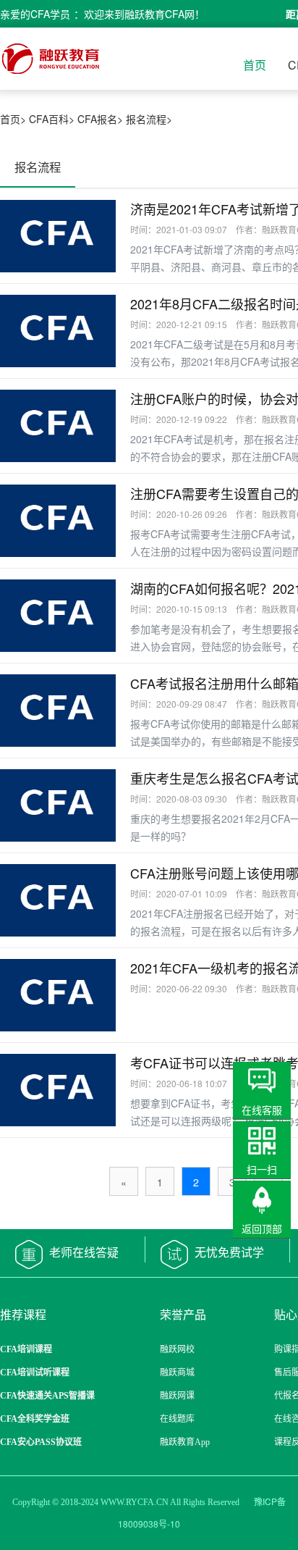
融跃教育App (185, 1442)
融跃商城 (177, 1372)
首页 (254, 64)
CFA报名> (100, 119)
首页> (13, 119)
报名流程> (149, 119)
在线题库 (177, 1419)
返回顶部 (262, 1228)
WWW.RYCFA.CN (135, 1502)
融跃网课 (177, 1396)
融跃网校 (177, 1349)
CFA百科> (51, 119)
